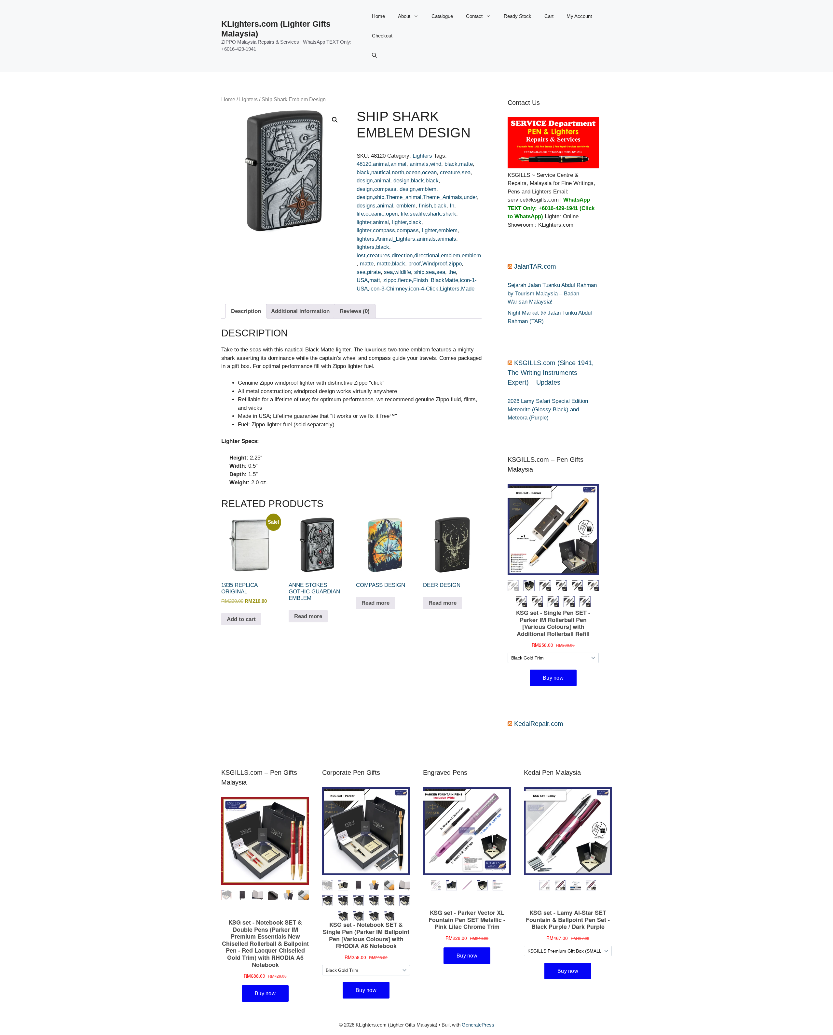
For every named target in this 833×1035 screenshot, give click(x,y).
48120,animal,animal (381, 164)
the (452, 272)
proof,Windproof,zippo (435, 264)
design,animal (373, 180)
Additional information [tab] (300, 311)
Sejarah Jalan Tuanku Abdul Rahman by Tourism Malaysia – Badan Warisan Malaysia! (552, 293)
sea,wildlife (397, 272)
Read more (308, 616)
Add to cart (241, 619)
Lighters (248, 99)
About (404, 16)
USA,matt (368, 280)
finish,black (432, 206)
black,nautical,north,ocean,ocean (397, 172)
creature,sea (455, 172)
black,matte (458, 164)
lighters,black (373, 247)
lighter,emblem (439, 230)
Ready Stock (517, 16)
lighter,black (406, 222)
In (452, 206)
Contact (474, 16)
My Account (579, 16)
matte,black (391, 264)
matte (367, 264)
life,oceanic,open (377, 214)
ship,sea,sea (429, 272)
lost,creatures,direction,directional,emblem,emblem (419, 255)
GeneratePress (478, 1025)
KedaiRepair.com (538, 723)
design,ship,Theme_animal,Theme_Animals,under (417, 197)
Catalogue (442, 16)
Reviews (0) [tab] (355, 311)
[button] (374, 55)
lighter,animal (373, 222)
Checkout (382, 35)
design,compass (376, 189)
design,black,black (416, 180)
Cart (548, 16)
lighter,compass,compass (388, 230)
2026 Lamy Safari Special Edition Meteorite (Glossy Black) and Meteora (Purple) (548, 409)
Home (378, 16)
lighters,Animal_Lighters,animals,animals (406, 239)
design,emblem (418, 189)
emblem (406, 206)
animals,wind (425, 164)
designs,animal (375, 206)
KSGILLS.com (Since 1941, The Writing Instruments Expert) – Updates (551, 372)
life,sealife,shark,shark (428, 214)
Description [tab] (246, 311)
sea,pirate (369, 272)
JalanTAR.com (535, 266)
